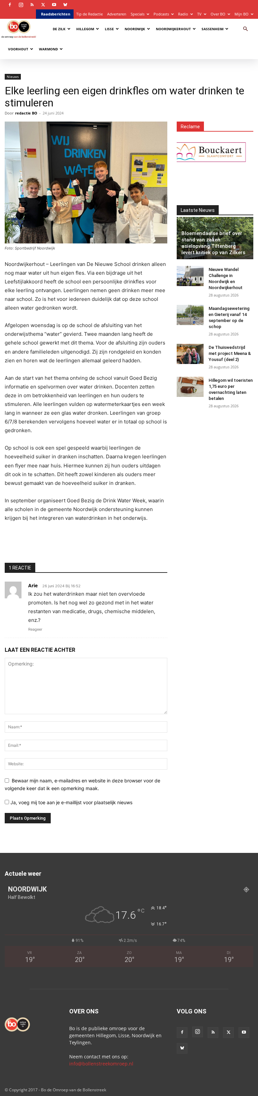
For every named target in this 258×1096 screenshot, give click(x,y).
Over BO (218, 13)
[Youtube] (54, 4)
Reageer (35, 629)
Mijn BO (241, 13)
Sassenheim (212, 29)
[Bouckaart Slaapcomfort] (200, 152)
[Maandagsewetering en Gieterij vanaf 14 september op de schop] (190, 315)
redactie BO (26, 113)
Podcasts (161, 13)
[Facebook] (10, 4)
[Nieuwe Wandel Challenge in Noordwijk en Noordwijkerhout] (190, 276)
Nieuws (13, 76)
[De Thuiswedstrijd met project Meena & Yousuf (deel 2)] (190, 354)
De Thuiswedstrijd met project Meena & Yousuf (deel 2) (230, 353)
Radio (183, 13)
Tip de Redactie (89, 13)
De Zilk (59, 29)
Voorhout (18, 49)
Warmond (48, 49)
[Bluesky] (65, 4)
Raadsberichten (55, 13)
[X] (43, 4)
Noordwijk (135, 29)
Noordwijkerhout (173, 29)
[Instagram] (21, 4)
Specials (137, 13)
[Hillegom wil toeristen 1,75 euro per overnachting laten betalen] (190, 387)
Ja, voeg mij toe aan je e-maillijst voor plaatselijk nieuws (70, 802)
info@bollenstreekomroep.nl (101, 1063)
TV (199, 13)
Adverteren (116, 13)
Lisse (109, 29)
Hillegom (85, 29)
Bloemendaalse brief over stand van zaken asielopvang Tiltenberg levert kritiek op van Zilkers (213, 243)
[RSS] (32, 4)
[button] (245, 29)
